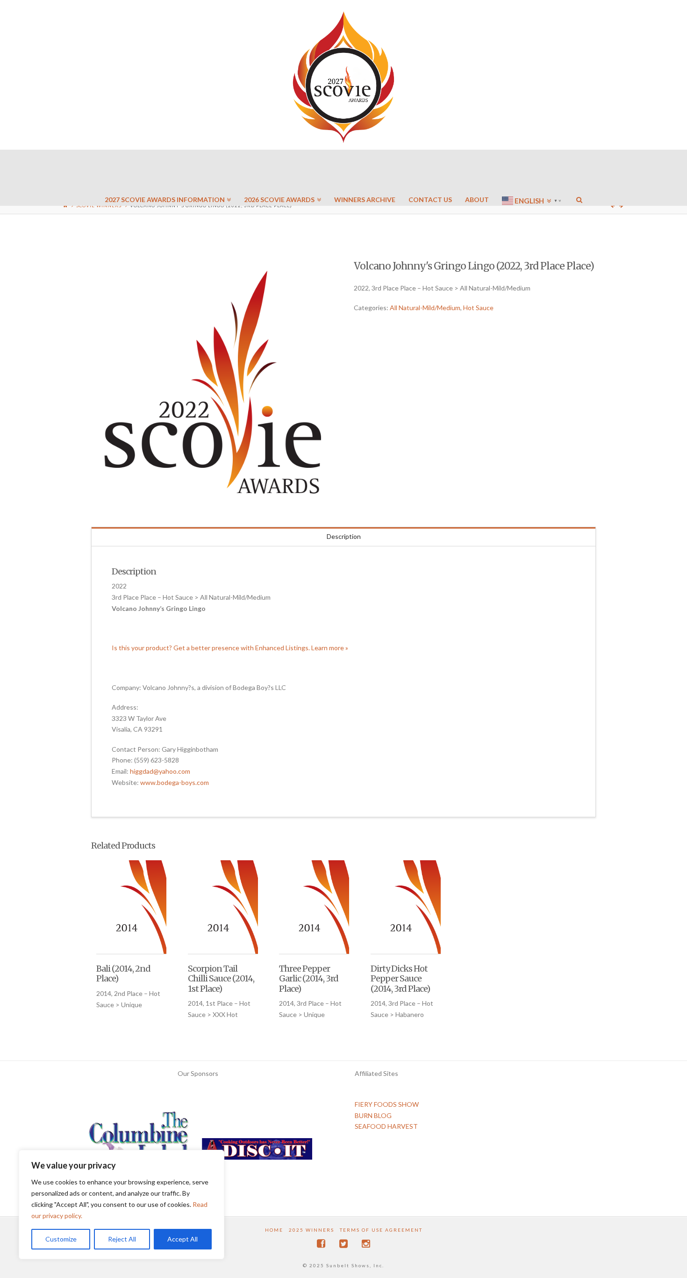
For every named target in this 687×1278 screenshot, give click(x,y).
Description (344, 536)
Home (274, 1230)
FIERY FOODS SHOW (387, 1104)
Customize (61, 1239)
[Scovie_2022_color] (212, 382)
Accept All (182, 1239)
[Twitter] (343, 1244)
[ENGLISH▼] (532, 173)
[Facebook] (321, 1244)
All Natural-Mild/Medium (425, 308)
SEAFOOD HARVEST (386, 1126)
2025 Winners (311, 1230)
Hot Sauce (478, 308)
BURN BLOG (373, 1115)
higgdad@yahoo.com (160, 771)
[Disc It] (257, 1152)
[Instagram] (366, 1244)
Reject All (122, 1239)
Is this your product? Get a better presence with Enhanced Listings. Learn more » (230, 648)
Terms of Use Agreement (381, 1230)
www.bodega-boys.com (174, 782)
